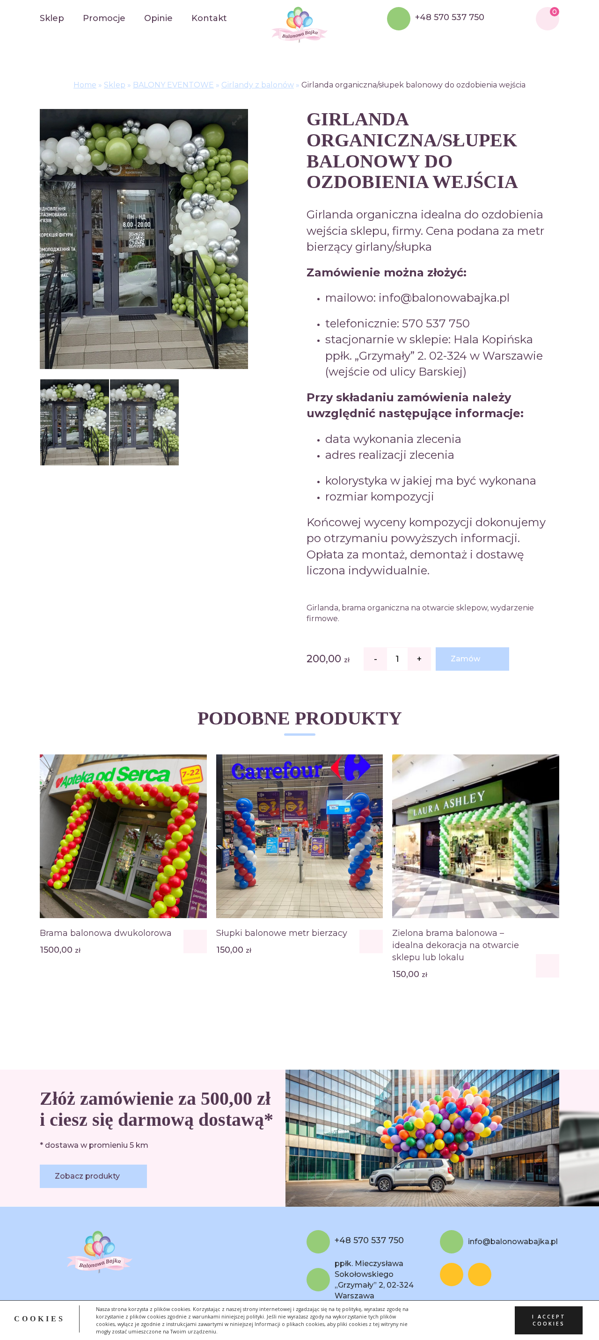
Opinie (158, 18)
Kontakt (209, 18)
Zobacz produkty (87, 1176)
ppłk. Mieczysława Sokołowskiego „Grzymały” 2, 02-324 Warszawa (374, 1279)
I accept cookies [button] (549, 1320)
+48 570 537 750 (449, 17)
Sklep (52, 18)
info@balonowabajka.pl (513, 1241)
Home (84, 84)
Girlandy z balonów (257, 84)
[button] (195, 941)
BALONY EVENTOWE (173, 84)
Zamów (465, 658)
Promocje (104, 18)
